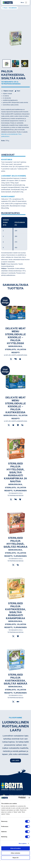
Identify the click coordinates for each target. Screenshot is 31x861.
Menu (22, 2)
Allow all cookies (15, 848)
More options (23, 843)
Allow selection (15, 853)
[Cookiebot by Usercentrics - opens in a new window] (19, 798)
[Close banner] (29, 797)
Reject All (15, 857)
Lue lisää (15, 760)
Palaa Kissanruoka (10, 8)
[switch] (27, 826)
